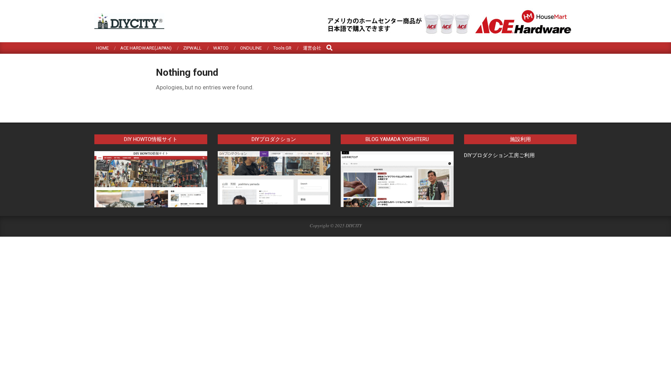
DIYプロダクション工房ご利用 (499, 155)
